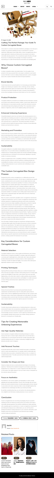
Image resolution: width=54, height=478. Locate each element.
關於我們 (22, 6)
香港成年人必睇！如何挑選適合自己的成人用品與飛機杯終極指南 (31, 462)
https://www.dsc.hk (15, 428)
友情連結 (34, 6)
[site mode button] (47, 6)
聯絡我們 (28, 6)
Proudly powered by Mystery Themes (27, 475)
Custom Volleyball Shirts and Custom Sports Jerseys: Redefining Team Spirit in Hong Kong (6, 464)
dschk (9, 425)
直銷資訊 (15, 6)
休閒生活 (5, 13)
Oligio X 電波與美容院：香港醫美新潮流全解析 (19, 462)
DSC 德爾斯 (27, 1)
